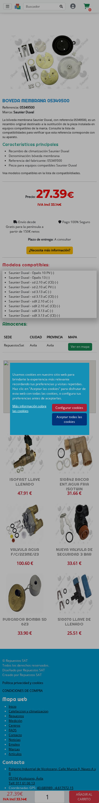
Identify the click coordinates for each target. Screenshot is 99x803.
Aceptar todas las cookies (69, 419)
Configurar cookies (69, 407)
